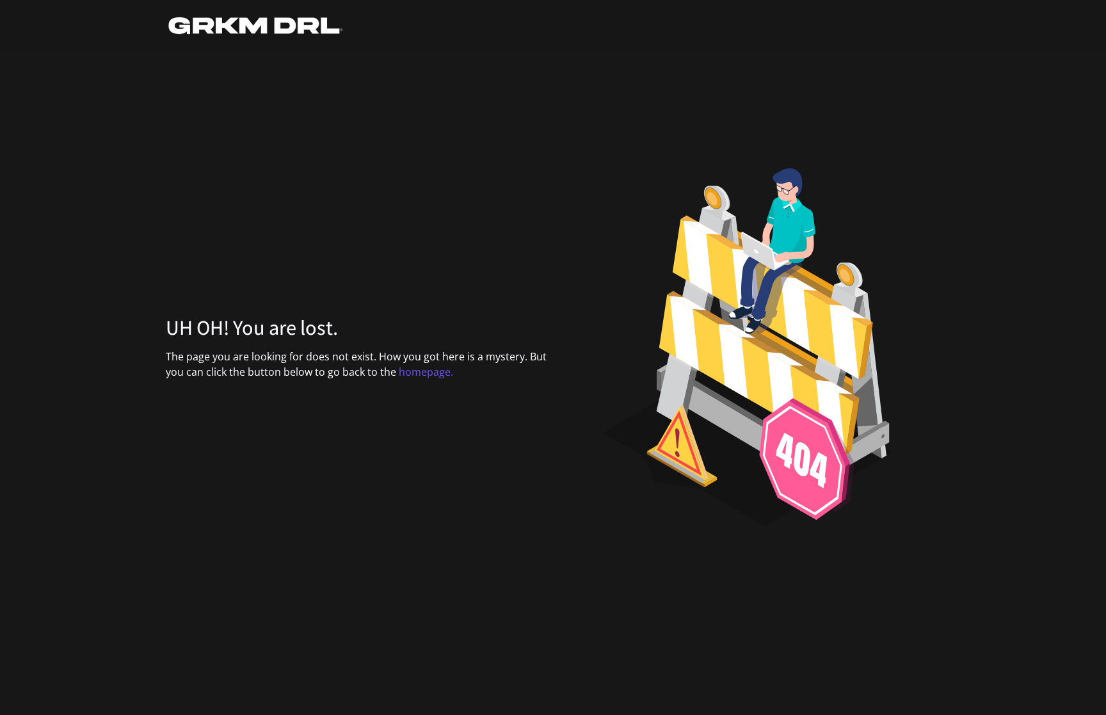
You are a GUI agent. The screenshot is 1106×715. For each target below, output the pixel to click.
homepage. (426, 372)
